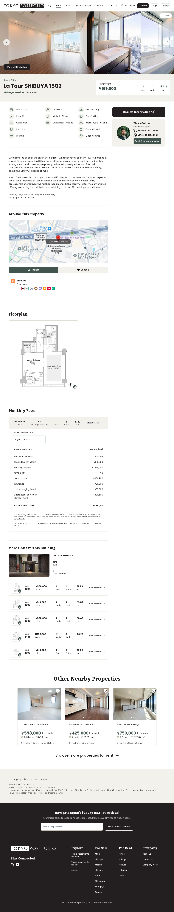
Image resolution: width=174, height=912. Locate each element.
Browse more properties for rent (84, 755)
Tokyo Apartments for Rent (80, 855)
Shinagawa (100, 881)
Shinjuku (99, 870)
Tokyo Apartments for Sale (80, 863)
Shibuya (99, 859)
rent (6, 80)
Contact (143, 5)
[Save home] (58, 691)
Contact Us (148, 859)
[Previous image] (24, 707)
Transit (35, 269)
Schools (85, 269)
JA (116, 5)
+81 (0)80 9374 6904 (148, 130)
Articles (74, 870)
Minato (98, 854)
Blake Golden (142, 123)
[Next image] (54, 707)
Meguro (98, 864)
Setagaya (99, 886)
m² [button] (127, 5)
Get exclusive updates (119, 826)
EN (111, 5)
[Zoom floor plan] (75, 387)
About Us (147, 854)
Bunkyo (98, 892)
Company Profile (151, 864)
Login (155, 5)
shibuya (15, 80)
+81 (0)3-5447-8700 (25, 784)
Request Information (136, 112)
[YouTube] (17, 864)
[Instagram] (12, 864)
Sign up (165, 5)
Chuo (97, 875)
